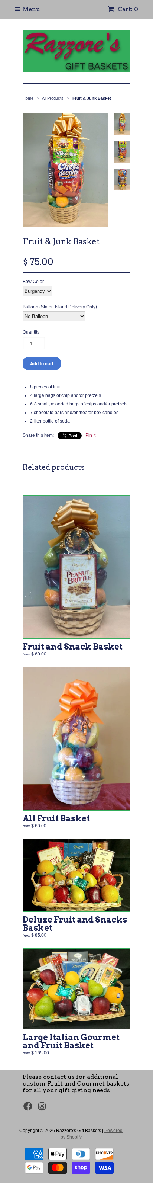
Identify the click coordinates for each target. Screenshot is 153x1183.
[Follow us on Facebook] (29, 1108)
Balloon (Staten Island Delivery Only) (60, 307)
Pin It (90, 435)
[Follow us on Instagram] (43, 1108)
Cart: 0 (127, 9)
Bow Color (33, 281)
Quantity (31, 332)
